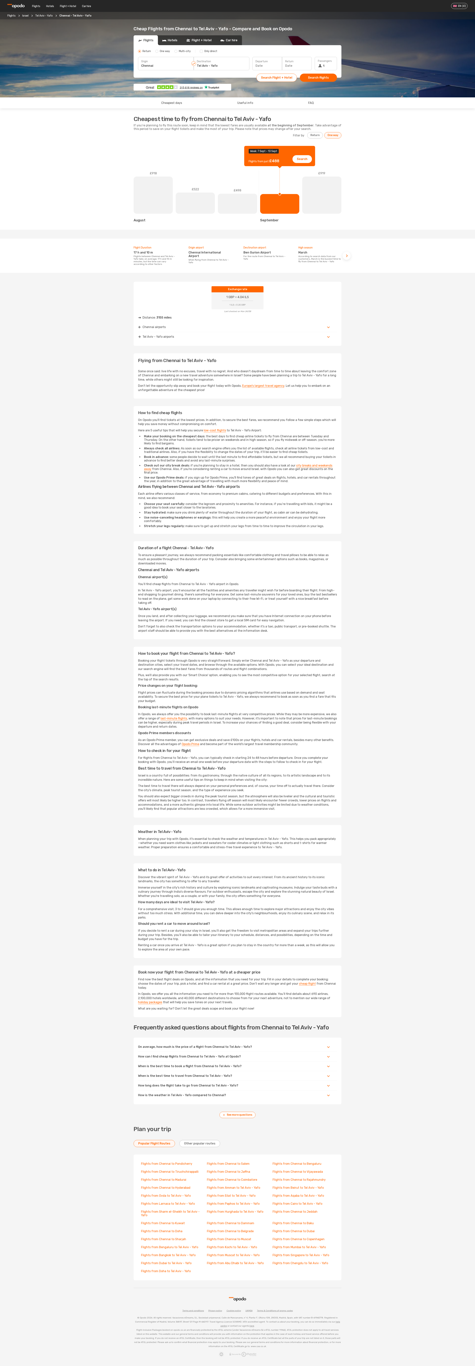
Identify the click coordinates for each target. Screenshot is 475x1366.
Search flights (318, 77)
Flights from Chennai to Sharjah (163, 1239)
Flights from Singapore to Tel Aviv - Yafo (301, 1255)
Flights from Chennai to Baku (293, 1223)
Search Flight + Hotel (276, 77)
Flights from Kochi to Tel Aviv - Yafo (232, 1247)
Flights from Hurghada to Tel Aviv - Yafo (235, 1211)
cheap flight (307, 983)
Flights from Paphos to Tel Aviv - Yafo (233, 1203)
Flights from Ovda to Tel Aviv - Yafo (166, 1195)
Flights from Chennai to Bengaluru (297, 1163)
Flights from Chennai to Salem (228, 1163)
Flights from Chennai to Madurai (163, 1179)
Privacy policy (215, 1311)
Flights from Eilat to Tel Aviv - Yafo (231, 1195)
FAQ (311, 103)
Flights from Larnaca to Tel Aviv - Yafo (168, 1203)
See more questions (239, 1114)
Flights (36, 6)
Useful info (245, 103)
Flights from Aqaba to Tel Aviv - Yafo (298, 1195)
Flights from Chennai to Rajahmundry (299, 1179)
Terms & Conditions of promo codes (275, 1311)
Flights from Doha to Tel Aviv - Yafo (166, 1271)
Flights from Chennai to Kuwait (163, 1223)
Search (302, 159)
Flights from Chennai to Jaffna (228, 1171)
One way (332, 135)
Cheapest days (171, 103)
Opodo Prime (190, 744)
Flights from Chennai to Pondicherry (166, 1163)
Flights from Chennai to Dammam (230, 1223)
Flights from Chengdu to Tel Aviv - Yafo (300, 1263)
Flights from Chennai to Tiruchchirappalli (170, 1171)
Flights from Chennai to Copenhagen (299, 1239)
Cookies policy (234, 1311)
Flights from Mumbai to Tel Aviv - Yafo (299, 1247)
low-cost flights (215, 430)
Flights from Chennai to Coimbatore (232, 1179)
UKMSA (249, 1311)
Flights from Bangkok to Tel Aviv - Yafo (168, 1255)
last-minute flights (173, 718)
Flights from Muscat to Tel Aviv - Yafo (233, 1255)
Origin (144, 61)
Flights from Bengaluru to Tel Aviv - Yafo (169, 1247)
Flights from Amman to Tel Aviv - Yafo (233, 1187)
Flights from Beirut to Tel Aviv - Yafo (298, 1187)
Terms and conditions (193, 1311)
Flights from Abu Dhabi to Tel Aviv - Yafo (235, 1263)
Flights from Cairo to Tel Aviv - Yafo (297, 1203)
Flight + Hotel (68, 6)
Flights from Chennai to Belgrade (230, 1231)
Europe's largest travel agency (263, 385)
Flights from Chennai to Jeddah (295, 1211)
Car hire (86, 6)
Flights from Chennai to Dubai (294, 1231)
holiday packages (150, 1002)
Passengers (325, 61)
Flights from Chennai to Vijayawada (298, 1171)
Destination (204, 61)
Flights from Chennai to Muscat (229, 1239)
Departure (261, 61)
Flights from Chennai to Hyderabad (165, 1187)
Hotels (50, 6)
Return (289, 61)
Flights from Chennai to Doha (161, 1231)
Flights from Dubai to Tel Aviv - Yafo (166, 1263)
